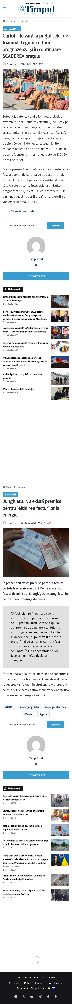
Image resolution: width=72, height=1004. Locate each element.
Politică (28, 983)
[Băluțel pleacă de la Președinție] (60, 393)
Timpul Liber (38, 988)
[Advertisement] (36, 441)
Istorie (48, 983)
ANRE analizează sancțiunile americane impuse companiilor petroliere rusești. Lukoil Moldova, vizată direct (25, 361)
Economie (22, 988)
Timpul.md (11, 64)
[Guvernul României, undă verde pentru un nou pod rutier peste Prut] (60, 347)
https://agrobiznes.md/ (18, 211)
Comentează (36, 276)
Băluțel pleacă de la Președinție (18, 389)
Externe (58, 983)
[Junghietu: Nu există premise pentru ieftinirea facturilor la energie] (60, 301)
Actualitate (20, 21)
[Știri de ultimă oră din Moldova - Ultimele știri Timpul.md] (36, 8)
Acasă (8, 21)
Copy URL (55, 225)
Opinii (38, 983)
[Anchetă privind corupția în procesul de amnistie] (60, 378)
